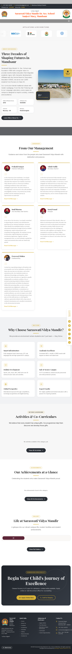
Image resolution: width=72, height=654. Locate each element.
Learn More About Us (11, 118)
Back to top (8, 647)
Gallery (23, 631)
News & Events (25, 633)
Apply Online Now (27, 598)
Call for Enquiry (47, 598)
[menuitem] (69, 321)
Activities (23, 629)
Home (22, 621)
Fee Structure (42, 625)
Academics (24, 627)
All (13, 538)
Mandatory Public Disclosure (43, 628)
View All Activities (35, 450)
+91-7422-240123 (63, 627)
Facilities (23, 625)
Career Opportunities (44, 632)
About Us (23, 623)
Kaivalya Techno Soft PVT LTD (63, 648)
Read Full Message (10, 198)
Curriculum (42, 630)
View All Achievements (35, 499)
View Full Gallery (35, 549)
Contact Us (24, 636)
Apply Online (42, 623)
